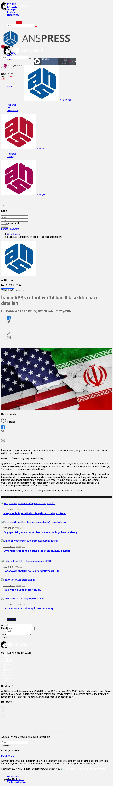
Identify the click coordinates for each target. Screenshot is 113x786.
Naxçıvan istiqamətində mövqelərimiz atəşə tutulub (34, 513)
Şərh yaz (11, 619)
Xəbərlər (11, 105)
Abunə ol (6, 745)
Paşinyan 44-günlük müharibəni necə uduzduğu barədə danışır (41, 532)
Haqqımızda (13, 14)
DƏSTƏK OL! (8, 755)
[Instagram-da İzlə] (3, 721)
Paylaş (5, 637)
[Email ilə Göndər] (9, 338)
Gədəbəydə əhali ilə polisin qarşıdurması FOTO (31, 571)
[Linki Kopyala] (9, 334)
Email (4, 628)
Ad (2, 625)
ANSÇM (40, 194)
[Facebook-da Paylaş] (9, 318)
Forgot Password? (10, 229)
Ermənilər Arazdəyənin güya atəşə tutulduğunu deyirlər (36, 550)
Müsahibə (12, 110)
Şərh (3, 634)
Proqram (7, 678)
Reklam (11, 12)
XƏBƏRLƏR (7, 290)
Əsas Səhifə (13, 234)
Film (5, 681)
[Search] (19, 22)
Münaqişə (19, 290)
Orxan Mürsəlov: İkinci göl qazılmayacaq (28, 608)
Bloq (9, 107)
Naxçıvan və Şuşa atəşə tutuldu (22, 589)
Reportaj (11, 153)
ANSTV (40, 148)
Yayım (6, 655)
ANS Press (65, 99)
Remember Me (12, 223)
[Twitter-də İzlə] (2, 711)
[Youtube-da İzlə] (3, 716)
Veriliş (10, 156)
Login (4, 226)
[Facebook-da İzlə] (3, 708)
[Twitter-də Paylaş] (8, 322)
